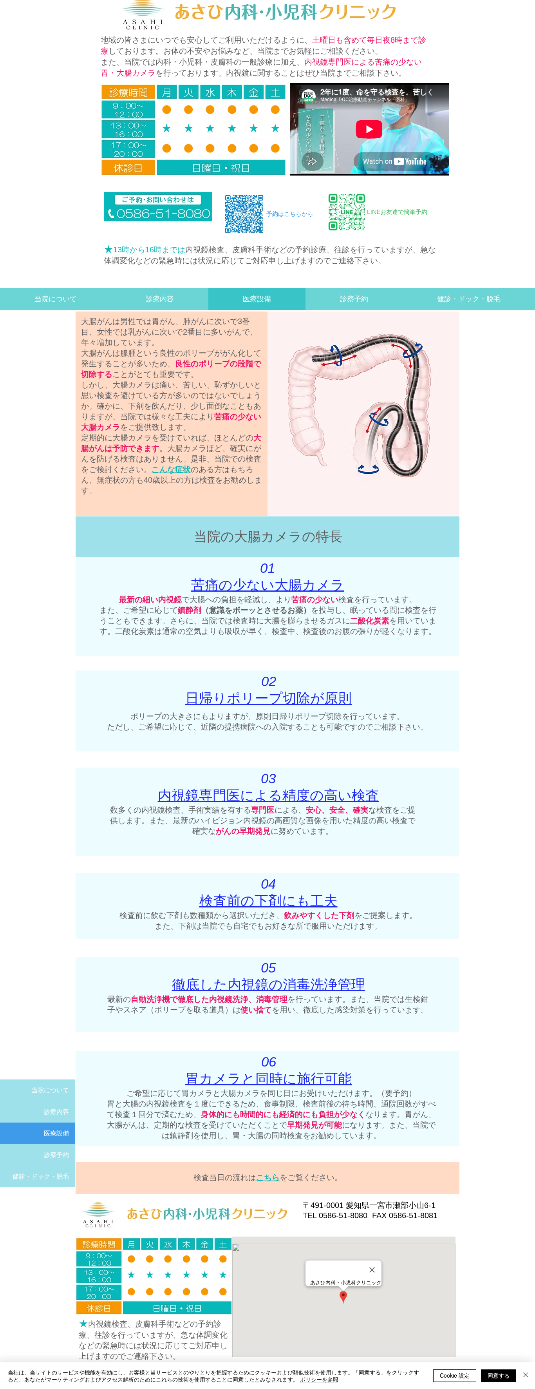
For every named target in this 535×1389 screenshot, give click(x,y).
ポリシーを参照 (319, 1379)
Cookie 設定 (455, 1375)
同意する (499, 1375)
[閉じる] (525, 1376)
